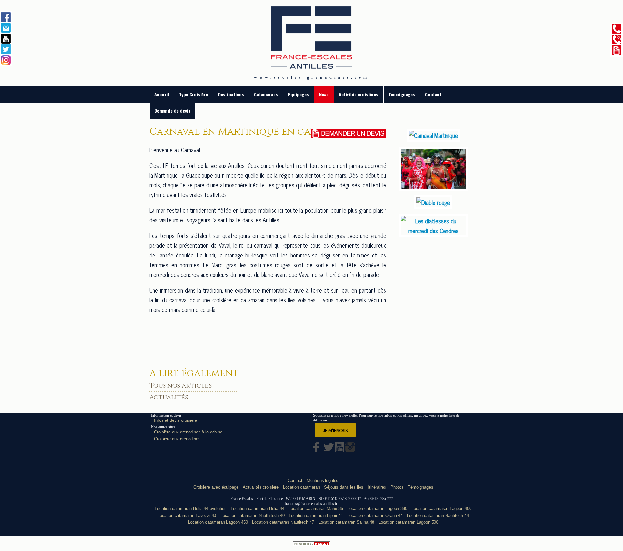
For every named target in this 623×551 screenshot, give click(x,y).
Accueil (161, 94)
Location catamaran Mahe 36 (315, 508)
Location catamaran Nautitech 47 (283, 522)
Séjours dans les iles (343, 487)
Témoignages (401, 94)
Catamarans (266, 94)
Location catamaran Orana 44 (375, 515)
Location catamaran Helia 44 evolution (190, 508)
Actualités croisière (261, 487)
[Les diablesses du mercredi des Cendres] (433, 230)
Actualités (168, 397)
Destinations (231, 94)
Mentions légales (322, 480)
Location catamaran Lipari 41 (316, 515)
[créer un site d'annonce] (311, 543)
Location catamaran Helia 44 (257, 508)
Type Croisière (193, 94)
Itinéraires (377, 487)
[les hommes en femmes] (433, 188)
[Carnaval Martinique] (433, 135)
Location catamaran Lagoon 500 (408, 522)
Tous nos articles (180, 385)
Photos (397, 487)
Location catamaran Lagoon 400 (441, 508)
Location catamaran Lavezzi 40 (186, 515)
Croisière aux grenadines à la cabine (188, 432)
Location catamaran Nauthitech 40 (252, 515)
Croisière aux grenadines (177, 438)
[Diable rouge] (433, 202)
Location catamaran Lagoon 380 (377, 508)
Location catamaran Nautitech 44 (438, 515)
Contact (433, 94)
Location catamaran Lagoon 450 (218, 522)
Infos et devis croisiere (175, 420)
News (324, 94)
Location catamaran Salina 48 (346, 522)
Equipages (298, 94)
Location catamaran (301, 487)
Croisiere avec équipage (215, 487)
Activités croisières (358, 94)
